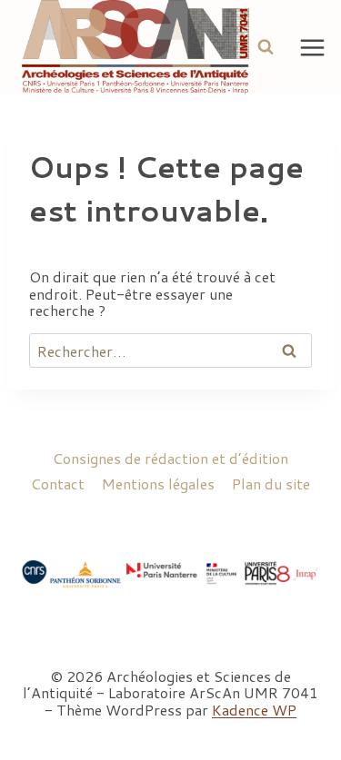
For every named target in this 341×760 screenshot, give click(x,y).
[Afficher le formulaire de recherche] (265, 47)
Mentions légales (158, 483)
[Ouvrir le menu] (313, 47)
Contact (58, 483)
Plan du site (271, 483)
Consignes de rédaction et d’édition (170, 458)
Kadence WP (254, 709)
